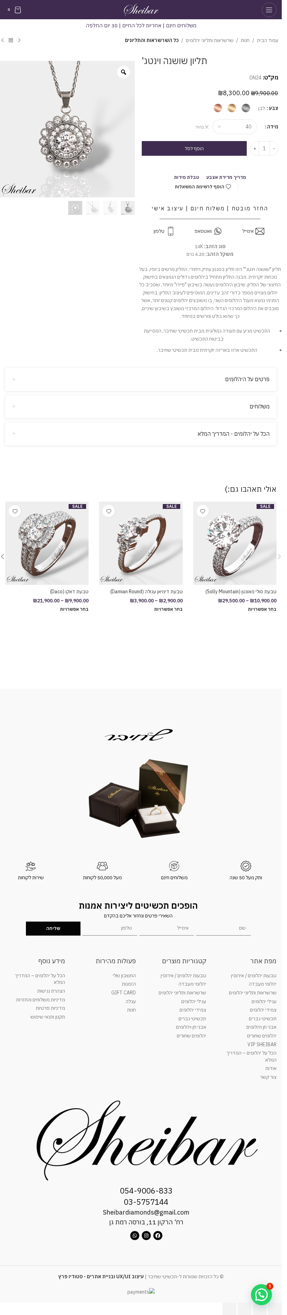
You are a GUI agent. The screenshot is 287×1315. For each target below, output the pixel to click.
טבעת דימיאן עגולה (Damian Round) (146, 591)
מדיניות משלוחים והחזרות (40, 999)
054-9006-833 (146, 1190)
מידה (272, 127)
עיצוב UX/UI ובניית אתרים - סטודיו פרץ (101, 1276)
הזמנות (129, 984)
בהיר (200, 127)
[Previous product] (19, 40)
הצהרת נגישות (51, 991)
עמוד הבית (267, 40)
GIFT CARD (123, 992)
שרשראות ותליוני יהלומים (209, 40)
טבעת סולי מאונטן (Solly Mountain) (240, 591)
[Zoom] (123, 72)
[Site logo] (140, 9)
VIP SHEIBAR (261, 1044)
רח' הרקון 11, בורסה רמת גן (146, 1222)
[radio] (245, 108)
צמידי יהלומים (263, 1010)
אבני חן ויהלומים (261, 1027)
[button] (279, 557)
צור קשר (268, 1077)
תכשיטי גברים (262, 1018)
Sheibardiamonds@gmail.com (146, 1212)
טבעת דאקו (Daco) (69, 591)
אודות (270, 1068)
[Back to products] (11, 40)
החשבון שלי (124, 975)
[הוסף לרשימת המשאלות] (203, 511)
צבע (273, 108)
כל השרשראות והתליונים (151, 40)
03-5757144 (146, 1202)
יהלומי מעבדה (262, 984)
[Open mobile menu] (269, 10)
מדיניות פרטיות (50, 1008)
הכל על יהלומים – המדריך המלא (251, 1056)
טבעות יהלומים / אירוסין (253, 975)
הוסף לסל (194, 149)
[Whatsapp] (135, 1235)
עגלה (131, 1001)
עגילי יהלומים (264, 1001)
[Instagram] (146, 1235)
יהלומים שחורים (261, 1036)
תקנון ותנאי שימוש (47, 1017)
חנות (245, 40)
